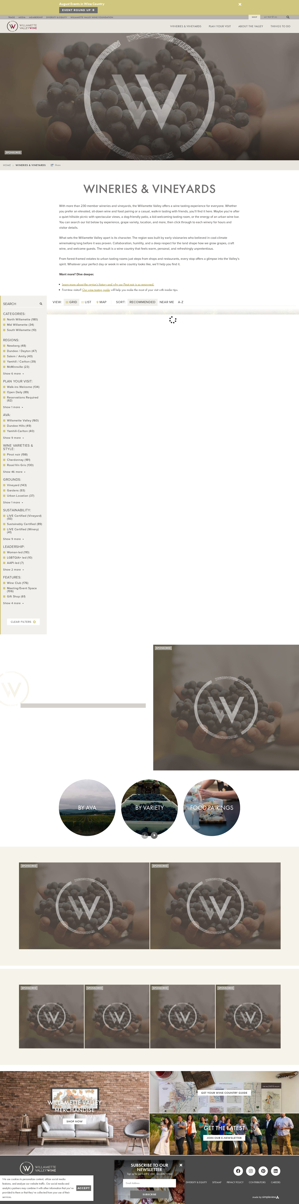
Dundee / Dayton (22, 350)
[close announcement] (240, 4)
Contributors (257, 1182)
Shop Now (74, 1121)
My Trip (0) (270, 17)
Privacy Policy (235, 1182)
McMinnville (18, 366)
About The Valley (250, 26)
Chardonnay (18, 459)
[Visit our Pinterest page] (263, 1171)
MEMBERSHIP (36, 17)
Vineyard (17, 485)
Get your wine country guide (224, 1093)
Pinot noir (17, 454)
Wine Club (17, 582)
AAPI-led (15, 562)
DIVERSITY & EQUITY (56, 17)
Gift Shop (16, 596)
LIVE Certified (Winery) (23, 531)
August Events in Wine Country (81, 4)
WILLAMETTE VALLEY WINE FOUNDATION (92, 17)
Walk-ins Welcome (23, 386)
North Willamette (22, 319)
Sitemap (216, 1182)
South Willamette (21, 329)
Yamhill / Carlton (21, 361)
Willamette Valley (23, 420)
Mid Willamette (20, 324)
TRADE (11, 17)
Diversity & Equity (196, 1182)
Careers (275, 1182)
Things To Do (280, 26)
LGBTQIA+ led (19, 557)
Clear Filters (21, 622)
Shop (254, 17)
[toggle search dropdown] (290, 17)
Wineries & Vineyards (185, 26)
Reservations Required (22, 399)
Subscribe (149, 1194)
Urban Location (20, 495)
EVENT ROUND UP (77, 10)
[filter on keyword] (41, 303)
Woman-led (18, 552)
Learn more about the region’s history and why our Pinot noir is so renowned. (108, 284)
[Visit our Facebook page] (238, 1171)
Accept (84, 1188)
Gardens (16, 490)
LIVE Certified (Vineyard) (24, 517)
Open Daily (18, 392)
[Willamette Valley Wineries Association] (23, 26)
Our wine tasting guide (96, 290)
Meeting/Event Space (22, 590)
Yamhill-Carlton (20, 431)
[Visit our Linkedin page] (275, 1171)
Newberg (16, 345)
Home (8, 165)
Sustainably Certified (24, 523)
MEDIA (22, 17)
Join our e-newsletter (224, 1138)
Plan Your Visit (220, 26)
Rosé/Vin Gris (20, 465)
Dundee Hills (19, 425)
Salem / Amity (20, 356)
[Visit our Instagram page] (250, 1171)
